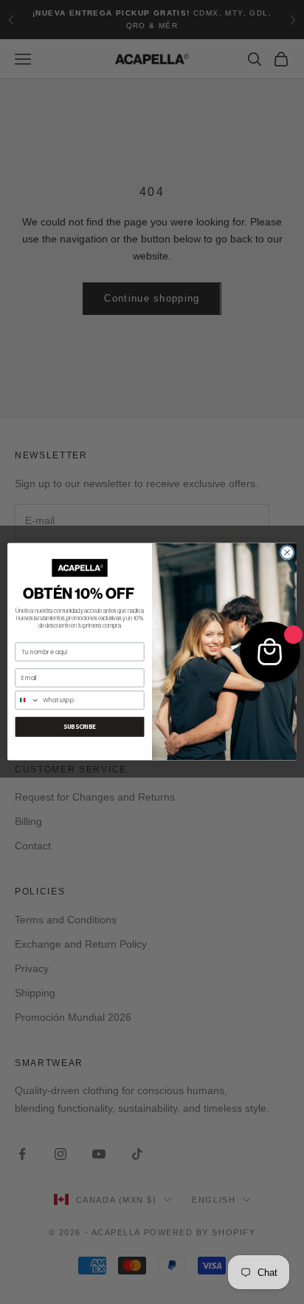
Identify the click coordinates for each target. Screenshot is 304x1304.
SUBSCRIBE (80, 727)
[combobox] (27, 701)
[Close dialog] (287, 553)
